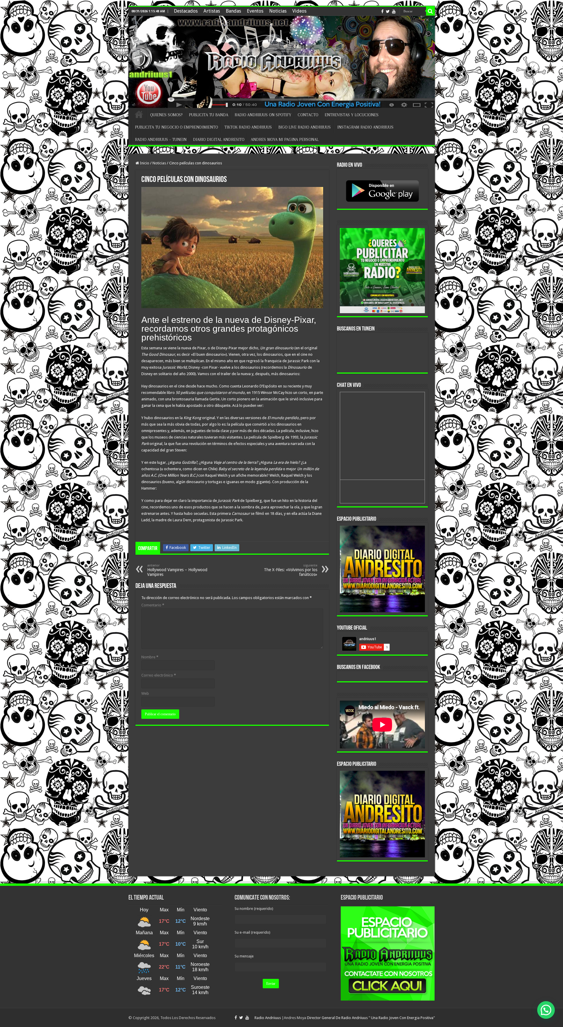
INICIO (139, 114)
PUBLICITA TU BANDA (208, 114)
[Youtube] (393, 11)
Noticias (277, 11)
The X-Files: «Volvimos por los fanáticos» (290, 570)
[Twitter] (387, 11)
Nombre (149, 657)
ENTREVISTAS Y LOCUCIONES (352, 114)
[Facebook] (382, 11)
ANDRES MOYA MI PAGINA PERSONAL (284, 139)
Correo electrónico (158, 675)
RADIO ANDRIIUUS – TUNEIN (160, 139)
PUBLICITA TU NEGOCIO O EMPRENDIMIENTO (176, 127)
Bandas (233, 11)
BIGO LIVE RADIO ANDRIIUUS (304, 127)
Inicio (144, 163)
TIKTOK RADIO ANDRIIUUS (248, 127)
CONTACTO (308, 114)
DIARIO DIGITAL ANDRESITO (218, 139)
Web (145, 693)
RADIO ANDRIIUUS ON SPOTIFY (263, 114)
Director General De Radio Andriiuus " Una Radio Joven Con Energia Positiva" (371, 1018)
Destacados (186, 11)
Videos (299, 11)
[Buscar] (430, 11)
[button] (546, 1010)
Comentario (152, 605)
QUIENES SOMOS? (166, 114)
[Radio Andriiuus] (281, 62)
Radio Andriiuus (268, 1018)
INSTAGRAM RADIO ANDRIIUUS (365, 127)
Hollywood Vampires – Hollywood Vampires (177, 570)
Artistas (212, 11)
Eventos (255, 11)
